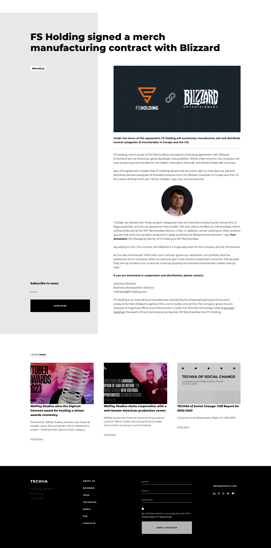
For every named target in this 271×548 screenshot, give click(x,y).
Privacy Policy (37, 494)
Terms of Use (36, 498)
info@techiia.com (225, 486)
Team (86, 495)
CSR (85, 516)
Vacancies (90, 502)
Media (87, 509)
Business (89, 488)
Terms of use (166, 516)
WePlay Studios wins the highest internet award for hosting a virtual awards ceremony (57, 411)
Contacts (89, 523)
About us (89, 481)
